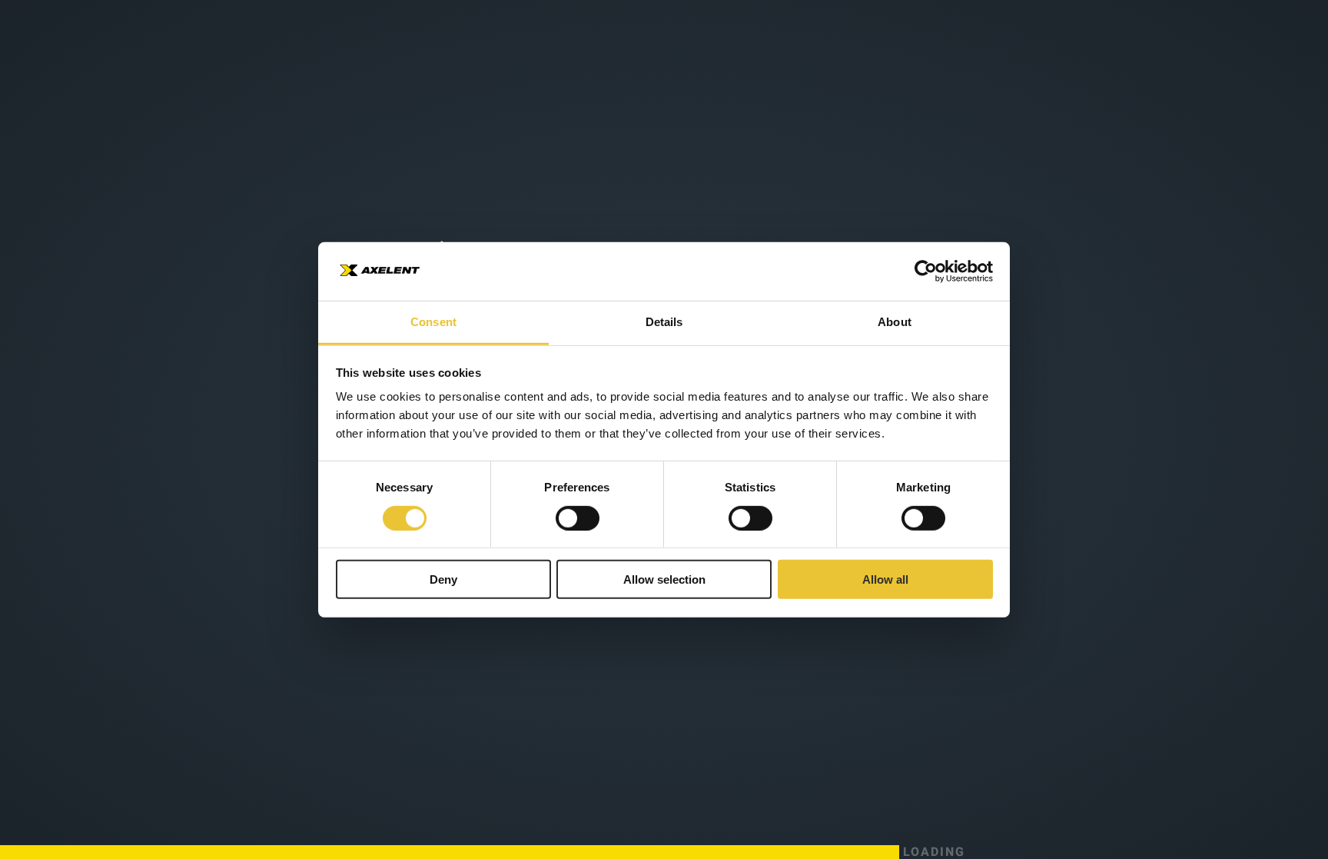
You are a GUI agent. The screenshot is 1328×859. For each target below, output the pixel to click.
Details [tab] (664, 321)
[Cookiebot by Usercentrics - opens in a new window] (925, 271)
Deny (443, 579)
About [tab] (894, 321)
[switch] (577, 517)
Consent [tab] (433, 321)
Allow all (885, 579)
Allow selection (664, 579)
